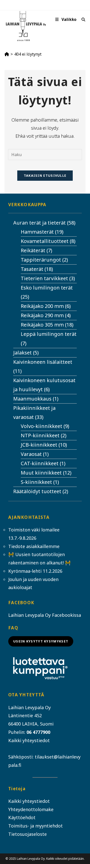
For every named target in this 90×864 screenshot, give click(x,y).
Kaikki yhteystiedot (29, 740)
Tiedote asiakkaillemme (34, 546)
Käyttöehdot (22, 817)
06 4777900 (38, 732)
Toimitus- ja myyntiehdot (35, 826)
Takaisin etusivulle (45, 175)
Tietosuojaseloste (27, 834)
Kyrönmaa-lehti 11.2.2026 (35, 571)
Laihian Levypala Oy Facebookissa (44, 615)
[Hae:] (82, 19)
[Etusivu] (6, 54)
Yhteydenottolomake (31, 809)
